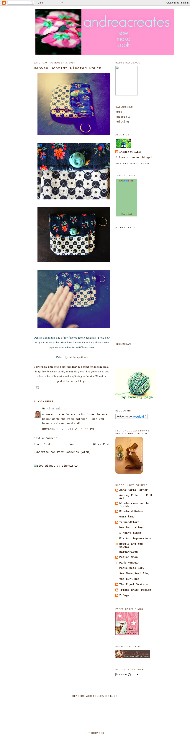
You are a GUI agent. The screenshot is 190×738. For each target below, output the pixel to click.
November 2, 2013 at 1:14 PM (68, 429)
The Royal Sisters (133, 584)
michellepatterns (78, 357)
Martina (48, 408)
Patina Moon (128, 557)
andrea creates (130, 151)
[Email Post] (37, 387)
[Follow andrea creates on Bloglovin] (131, 418)
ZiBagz (124, 595)
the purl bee (129, 579)
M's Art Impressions (135, 538)
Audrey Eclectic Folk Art (136, 497)
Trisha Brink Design (135, 590)
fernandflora (129, 522)
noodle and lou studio (131, 545)
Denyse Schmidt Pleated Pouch (67, 68)
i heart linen (130, 533)
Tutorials (122, 117)
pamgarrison (128, 552)
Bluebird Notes (131, 511)
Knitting (122, 121)
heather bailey (131, 527)
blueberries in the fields (134, 505)
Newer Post (42, 444)
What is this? (126, 214)
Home (71, 444)
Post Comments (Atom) (74, 452)
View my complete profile (133, 163)
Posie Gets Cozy (131, 568)
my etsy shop (125, 227)
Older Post (101, 444)
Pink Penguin (129, 562)
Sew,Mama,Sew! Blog (134, 573)
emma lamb (126, 516)
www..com (126, 181)
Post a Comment (45, 438)
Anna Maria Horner (133, 490)
